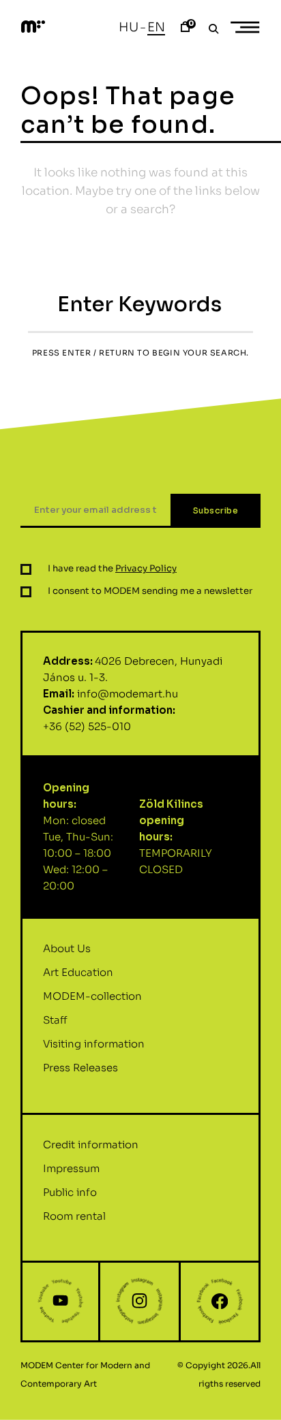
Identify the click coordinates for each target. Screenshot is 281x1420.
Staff (55, 1019)
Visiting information (94, 1043)
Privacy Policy (146, 568)
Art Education (78, 972)
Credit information (90, 1144)
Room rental (74, 1216)
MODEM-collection (92, 996)
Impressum (71, 1168)
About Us (67, 948)
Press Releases (80, 1067)
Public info (70, 1192)
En (156, 27)
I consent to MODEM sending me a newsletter (150, 591)
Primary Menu (247, 27)
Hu (128, 27)
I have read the (112, 568)
